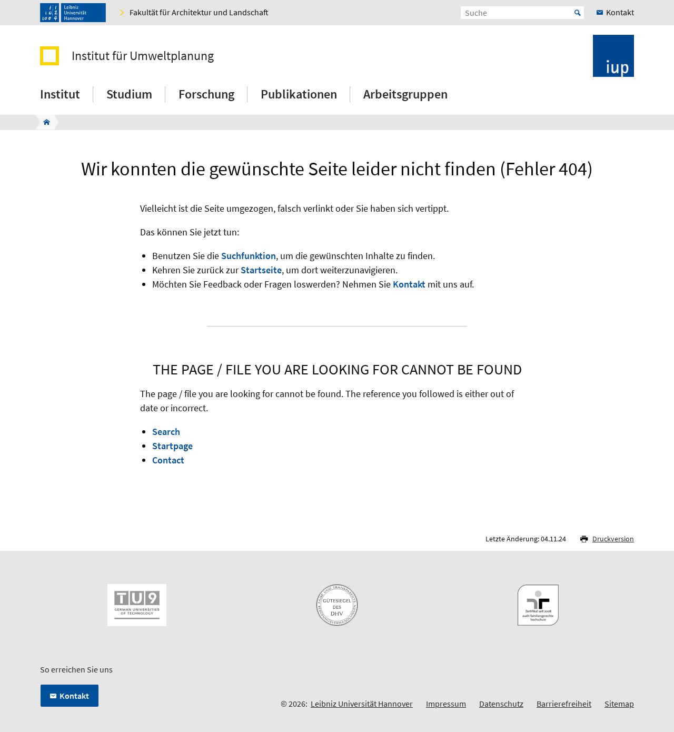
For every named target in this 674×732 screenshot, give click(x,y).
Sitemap (619, 703)
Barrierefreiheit (564, 703)
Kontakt (409, 284)
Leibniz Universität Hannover (362, 703)
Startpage (172, 446)
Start (577, 12)
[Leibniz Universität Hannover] (73, 12)
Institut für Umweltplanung (143, 56)
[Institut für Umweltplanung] (43, 122)
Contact (168, 460)
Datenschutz (501, 703)
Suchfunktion (248, 256)
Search (166, 432)
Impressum (446, 703)
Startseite (261, 270)
